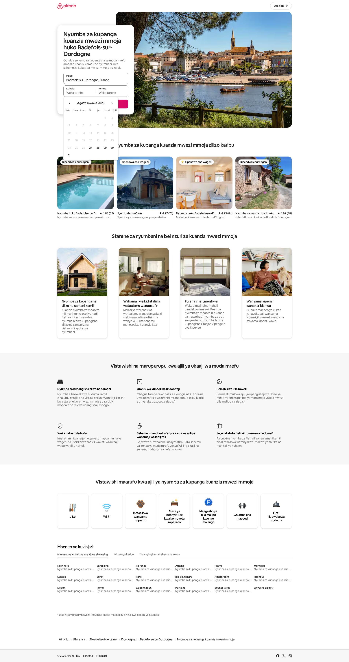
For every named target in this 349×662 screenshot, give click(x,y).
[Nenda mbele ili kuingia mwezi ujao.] (112, 103)
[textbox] (79, 93)
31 (69, 155)
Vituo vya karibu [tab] (124, 554)
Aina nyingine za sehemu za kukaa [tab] (160, 554)
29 (105, 147)
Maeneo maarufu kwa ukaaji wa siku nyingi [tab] (82, 554)
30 (112, 147)
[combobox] (95, 80)
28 (98, 147)
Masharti (101, 655)
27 (90, 147)
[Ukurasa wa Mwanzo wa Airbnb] (66, 6)
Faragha (88, 655)
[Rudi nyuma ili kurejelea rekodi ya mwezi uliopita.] (70, 103)
